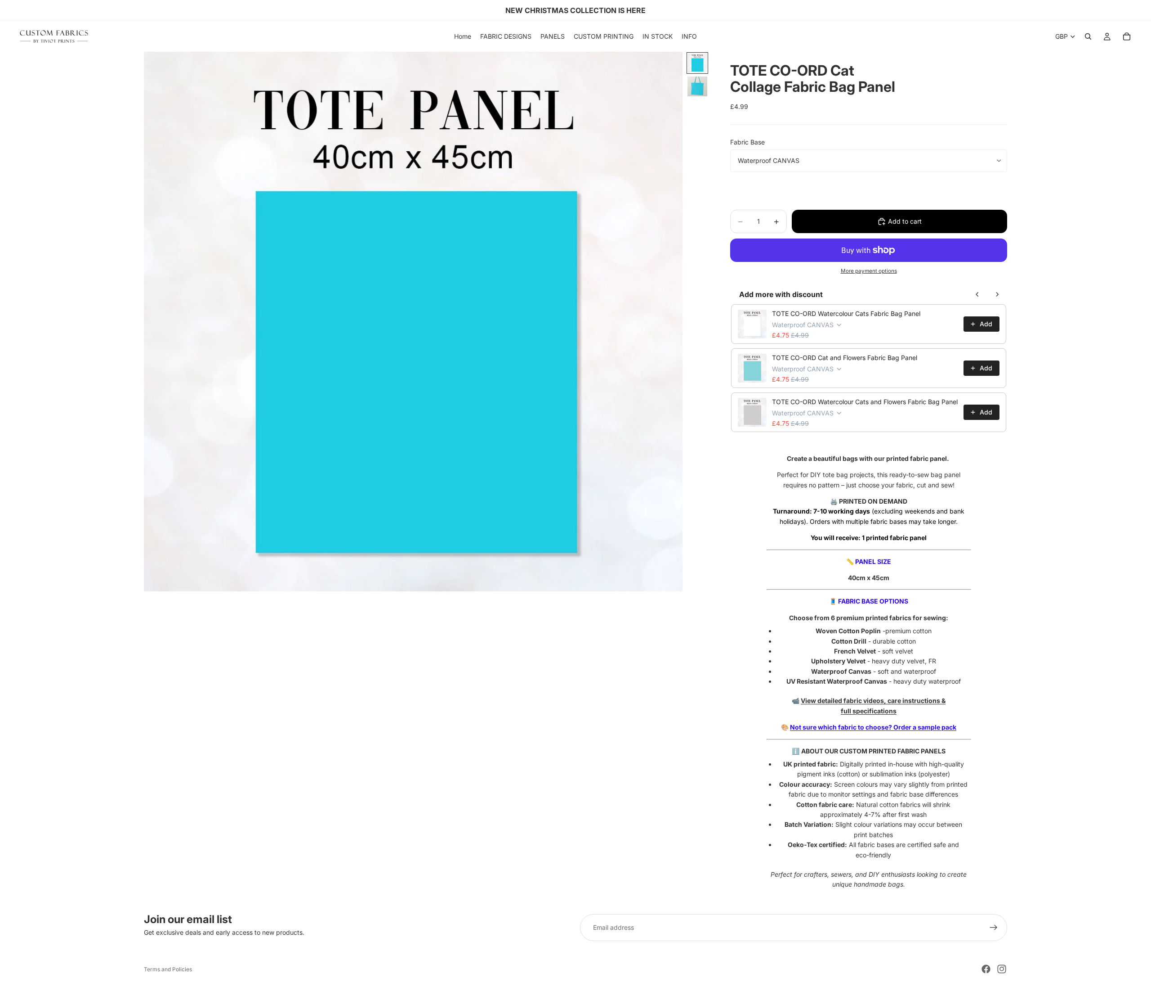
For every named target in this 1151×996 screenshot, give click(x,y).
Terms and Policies (168, 969)
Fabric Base (747, 142)
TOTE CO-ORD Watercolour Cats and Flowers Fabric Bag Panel (865, 402)
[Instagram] (1001, 969)
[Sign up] (993, 927)
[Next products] (997, 294)
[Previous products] (977, 294)
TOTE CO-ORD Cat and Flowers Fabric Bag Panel (844, 357)
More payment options (869, 271)
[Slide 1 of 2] (697, 63)
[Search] (1088, 36)
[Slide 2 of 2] (697, 86)
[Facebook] (986, 969)
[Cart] (1127, 36)
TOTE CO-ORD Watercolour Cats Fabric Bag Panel (846, 313)
